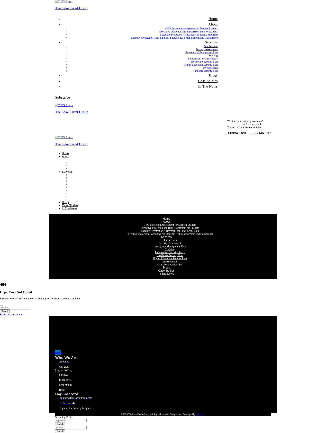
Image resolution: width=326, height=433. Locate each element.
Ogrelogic (200, 414)
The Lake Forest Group (71, 8)
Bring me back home (11, 314)
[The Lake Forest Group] (64, 1)
